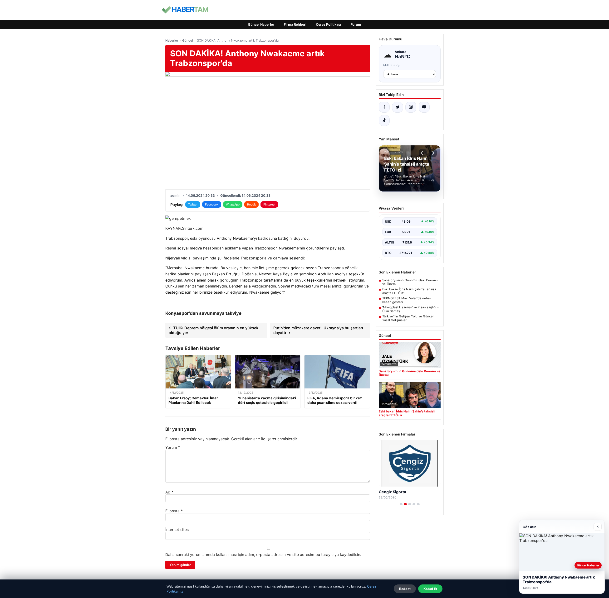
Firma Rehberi (295, 24)
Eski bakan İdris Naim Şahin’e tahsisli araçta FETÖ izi (409, 291)
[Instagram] (410, 107)
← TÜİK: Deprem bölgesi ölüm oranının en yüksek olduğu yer (213, 330)
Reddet (405, 589)
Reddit (251, 204)
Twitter (192, 204)
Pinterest (269, 204)
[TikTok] (384, 120)
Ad (169, 492)
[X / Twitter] (397, 107)
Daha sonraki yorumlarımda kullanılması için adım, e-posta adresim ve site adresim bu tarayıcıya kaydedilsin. (263, 554)
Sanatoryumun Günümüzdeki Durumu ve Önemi (410, 282)
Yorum (172, 447)
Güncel (187, 40)
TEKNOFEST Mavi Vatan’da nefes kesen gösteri (406, 300)
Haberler (171, 40)
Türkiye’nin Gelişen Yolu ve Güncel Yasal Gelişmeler (407, 318)
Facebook (211, 204)
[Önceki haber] (423, 153)
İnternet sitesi (177, 529)
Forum (356, 24)
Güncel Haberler (261, 24)
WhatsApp (233, 204)
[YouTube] (424, 107)
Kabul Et (430, 589)
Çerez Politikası (328, 24)
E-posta (174, 510)
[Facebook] (384, 107)
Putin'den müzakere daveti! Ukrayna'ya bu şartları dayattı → (318, 330)
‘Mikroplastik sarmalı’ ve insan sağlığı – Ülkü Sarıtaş (410, 309)
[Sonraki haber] (433, 153)
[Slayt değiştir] (401, 504)
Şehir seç (391, 65)
